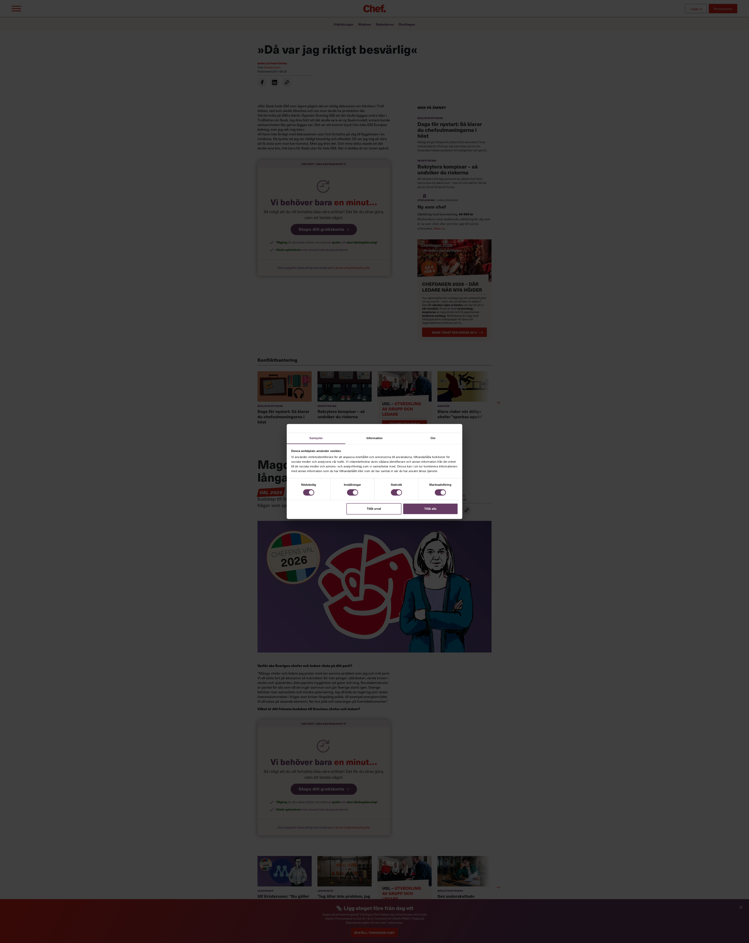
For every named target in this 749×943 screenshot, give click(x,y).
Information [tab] (374, 438)
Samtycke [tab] (316, 438)
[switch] (352, 492)
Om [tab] (432, 438)
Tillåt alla (430, 508)
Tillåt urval (374, 508)
